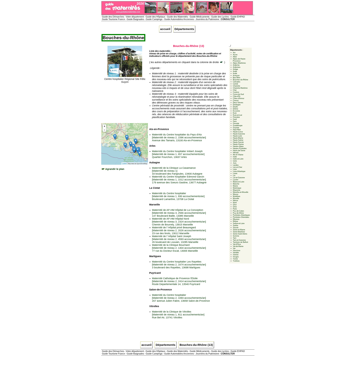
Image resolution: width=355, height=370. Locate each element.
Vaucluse (236, 250)
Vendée (236, 253)
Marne (235, 186)
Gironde (236, 123)
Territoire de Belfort (240, 242)
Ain (234, 53)
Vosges (236, 257)
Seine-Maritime (239, 232)
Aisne (235, 55)
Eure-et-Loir (237, 115)
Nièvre (235, 200)
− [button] (104, 129)
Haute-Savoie (238, 142)
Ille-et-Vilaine (238, 155)
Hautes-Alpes (238, 146)
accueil (165, 29)
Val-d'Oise (237, 244)
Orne (235, 207)
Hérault (236, 153)
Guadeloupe (237, 125)
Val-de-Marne (238, 246)
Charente (236, 86)
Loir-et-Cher (237, 167)
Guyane (236, 128)
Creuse (236, 100)
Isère (235, 161)
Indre (235, 157)
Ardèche (236, 65)
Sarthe (235, 225)
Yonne (235, 259)
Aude (235, 73)
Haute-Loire (237, 136)
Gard (235, 119)
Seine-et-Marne (239, 230)
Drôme (235, 109)
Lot (234, 175)
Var (234, 248)
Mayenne (236, 190)
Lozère (235, 180)
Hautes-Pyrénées (240, 148)
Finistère (236, 117)
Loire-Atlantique (239, 171)
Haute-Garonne (239, 134)
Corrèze (236, 92)
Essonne (236, 111)
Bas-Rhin (236, 78)
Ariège (235, 69)
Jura (234, 163)
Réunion (236, 219)
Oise (235, 205)
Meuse (235, 194)
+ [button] (104, 126)
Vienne (235, 255)
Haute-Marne (238, 138)
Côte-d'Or (236, 96)
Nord (235, 203)
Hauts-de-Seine (239, 150)
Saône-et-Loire (238, 223)
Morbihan (236, 196)
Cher (235, 90)
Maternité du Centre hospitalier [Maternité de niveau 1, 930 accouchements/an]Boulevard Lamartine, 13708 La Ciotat (178, 196)
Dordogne (236, 105)
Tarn (234, 238)
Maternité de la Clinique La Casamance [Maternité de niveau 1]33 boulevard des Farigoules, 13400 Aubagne (177, 171)
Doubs (235, 107)
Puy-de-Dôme (238, 213)
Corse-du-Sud (238, 94)
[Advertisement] (124, 102)
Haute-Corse (238, 132)
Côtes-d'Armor (238, 98)
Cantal (235, 84)
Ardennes (236, 67)
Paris (235, 209)
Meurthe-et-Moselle (240, 192)
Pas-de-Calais (238, 211)
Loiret (235, 173)
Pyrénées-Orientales (241, 217)
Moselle (236, 198)
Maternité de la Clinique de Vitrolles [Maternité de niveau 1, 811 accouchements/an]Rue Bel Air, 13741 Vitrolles (178, 314)
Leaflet (124, 163)
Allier (235, 57)
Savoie (235, 228)
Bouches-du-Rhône (240, 80)
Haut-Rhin (237, 130)
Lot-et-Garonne (239, 178)
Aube (235, 71)
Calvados (236, 82)
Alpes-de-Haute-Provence (239, 60)
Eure (235, 113)
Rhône (235, 221)
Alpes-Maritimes (239, 63)
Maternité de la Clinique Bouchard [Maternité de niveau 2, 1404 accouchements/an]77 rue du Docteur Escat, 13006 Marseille (179, 248)
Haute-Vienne (238, 144)
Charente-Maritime (240, 88)
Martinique (237, 188)
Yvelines (236, 261)
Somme (236, 236)
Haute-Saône (238, 140)
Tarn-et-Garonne (239, 240)
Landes (236, 165)
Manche (236, 184)
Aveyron (236, 75)
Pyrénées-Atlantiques (241, 215)
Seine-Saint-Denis (240, 234)
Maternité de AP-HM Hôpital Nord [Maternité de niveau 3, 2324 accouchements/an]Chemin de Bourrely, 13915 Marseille (179, 221)
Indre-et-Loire (238, 159)
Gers (235, 121)
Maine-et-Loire (238, 182)
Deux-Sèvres (238, 103)
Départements (184, 29)
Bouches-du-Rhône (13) (196, 345)
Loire (235, 169)
